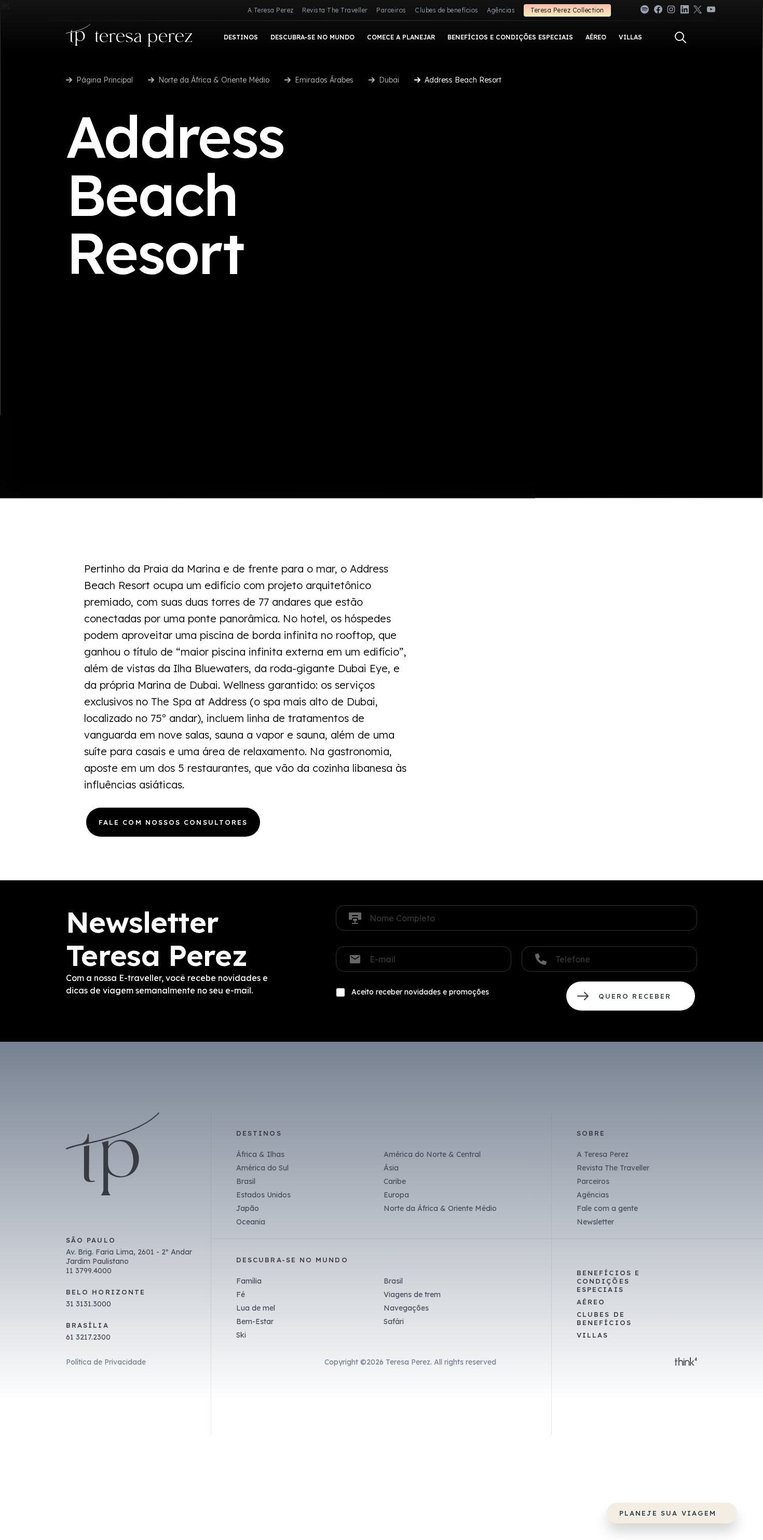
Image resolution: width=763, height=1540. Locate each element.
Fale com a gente (607, 1208)
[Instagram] (671, 11)
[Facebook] (658, 11)
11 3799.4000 (89, 1270)
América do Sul (262, 1168)
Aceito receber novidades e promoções (420, 992)
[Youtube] (711, 11)
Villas (592, 1335)
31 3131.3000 (88, 1304)
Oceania (250, 1221)
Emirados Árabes (324, 80)
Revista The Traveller (334, 10)
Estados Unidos (263, 1195)
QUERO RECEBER (630, 996)
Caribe (395, 1181)
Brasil (245, 1181)
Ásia (391, 1168)
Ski (241, 1335)
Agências (501, 10)
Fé (240, 1294)
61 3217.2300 (88, 1337)
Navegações (406, 1308)
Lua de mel (255, 1308)
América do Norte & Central (432, 1154)
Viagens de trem (412, 1294)
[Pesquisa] (680, 37)
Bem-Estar (255, 1321)
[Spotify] (645, 11)
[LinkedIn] (684, 11)
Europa (396, 1195)
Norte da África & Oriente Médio (213, 80)
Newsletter (595, 1221)
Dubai (389, 80)
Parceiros (391, 10)
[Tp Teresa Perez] (129, 37)
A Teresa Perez (271, 10)
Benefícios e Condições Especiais (608, 1281)
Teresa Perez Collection (567, 10)
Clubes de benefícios (447, 10)
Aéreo (591, 1302)
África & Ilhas (260, 1154)
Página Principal (104, 80)
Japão (247, 1208)
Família (249, 1281)
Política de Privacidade (106, 1362)
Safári (394, 1321)
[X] (697, 11)
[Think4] (686, 1362)
